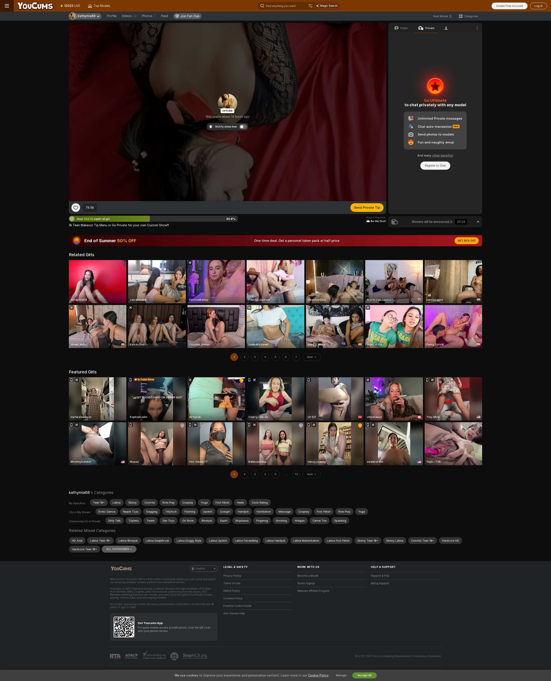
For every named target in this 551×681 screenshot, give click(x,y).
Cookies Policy (232, 598)
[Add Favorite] (75, 207)
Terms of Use (231, 583)
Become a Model (307, 575)
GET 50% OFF (467, 240)
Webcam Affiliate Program (313, 590)
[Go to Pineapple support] (174, 656)
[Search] (311, 6)
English (200, 568)
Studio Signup (306, 583)
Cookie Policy (318, 675)
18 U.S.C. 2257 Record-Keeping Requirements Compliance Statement (398, 656)
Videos (129, 16)
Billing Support (380, 583)
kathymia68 (79, 492)
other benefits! (442, 155)
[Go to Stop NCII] (195, 656)
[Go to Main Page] (35, 6)
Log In (539, 6)
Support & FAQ (380, 575)
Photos (149, 16)
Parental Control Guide (237, 605)
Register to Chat (435, 165)
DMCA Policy (231, 590)
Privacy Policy (232, 575)
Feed (164, 16)
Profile (111, 16)
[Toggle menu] (7, 6)
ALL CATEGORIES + (119, 549)
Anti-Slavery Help (234, 613)
